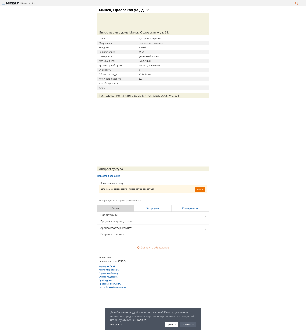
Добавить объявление (154, 247)
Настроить (116, 324)
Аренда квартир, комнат (116, 228)
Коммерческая (190, 208)
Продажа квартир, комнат (117, 221)
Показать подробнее (109, 175)
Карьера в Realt (107, 266)
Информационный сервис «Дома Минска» (120, 200)
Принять (171, 324)
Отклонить (188, 324)
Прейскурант (105, 280)
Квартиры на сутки (112, 234)
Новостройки (108, 215)
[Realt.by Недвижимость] (12, 3)
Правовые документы (110, 283)
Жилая (115, 208)
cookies (141, 320)
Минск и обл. (28, 3)
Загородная (152, 208)
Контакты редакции (109, 269)
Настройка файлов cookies (112, 287)
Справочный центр (109, 273)
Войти (200, 189)
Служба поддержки (108, 276)
